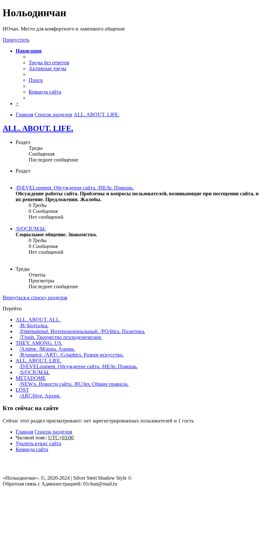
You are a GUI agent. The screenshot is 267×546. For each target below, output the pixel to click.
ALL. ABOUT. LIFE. (38, 128)
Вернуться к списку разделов (35, 297)
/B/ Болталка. (34, 325)
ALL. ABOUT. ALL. (38, 319)
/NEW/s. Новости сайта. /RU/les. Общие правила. (74, 384)
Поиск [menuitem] (36, 80)
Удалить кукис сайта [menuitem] (38, 443)
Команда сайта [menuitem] (45, 92)
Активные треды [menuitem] (47, 68)
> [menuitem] (17, 103)
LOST (22, 390)
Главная (24, 432)
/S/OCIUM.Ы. (31, 228)
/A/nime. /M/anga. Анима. (47, 349)
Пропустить (16, 40)
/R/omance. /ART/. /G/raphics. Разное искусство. (72, 355)
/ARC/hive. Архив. (40, 395)
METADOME (31, 378)
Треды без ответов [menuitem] (49, 62)
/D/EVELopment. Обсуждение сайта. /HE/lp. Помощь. (75, 187)
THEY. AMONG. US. (39, 343)
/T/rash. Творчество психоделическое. (61, 337)
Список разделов (53, 432)
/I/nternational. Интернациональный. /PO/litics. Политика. (82, 331)
